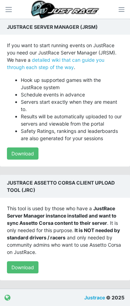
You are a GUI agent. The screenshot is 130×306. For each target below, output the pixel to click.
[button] (121, 9)
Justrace (94, 297)
